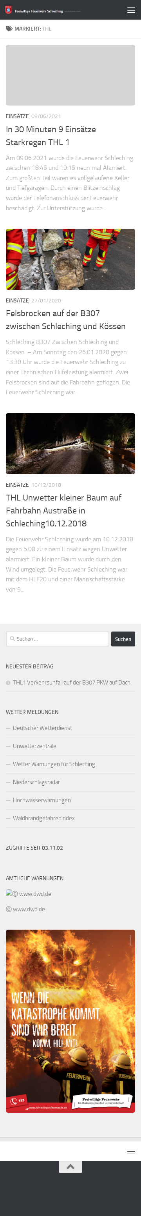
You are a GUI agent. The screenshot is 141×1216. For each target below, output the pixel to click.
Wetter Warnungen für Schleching (54, 764)
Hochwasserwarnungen (42, 800)
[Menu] (131, 10)
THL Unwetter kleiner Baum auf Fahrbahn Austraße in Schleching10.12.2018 (63, 511)
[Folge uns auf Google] (56, 1194)
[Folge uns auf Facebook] (70, 1194)
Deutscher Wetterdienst (42, 728)
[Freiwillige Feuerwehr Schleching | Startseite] (56, 9)
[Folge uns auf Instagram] (84, 1194)
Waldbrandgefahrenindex (44, 818)
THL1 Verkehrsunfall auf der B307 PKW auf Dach (71, 682)
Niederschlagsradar (36, 782)
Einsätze (17, 116)
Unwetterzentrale (34, 746)
